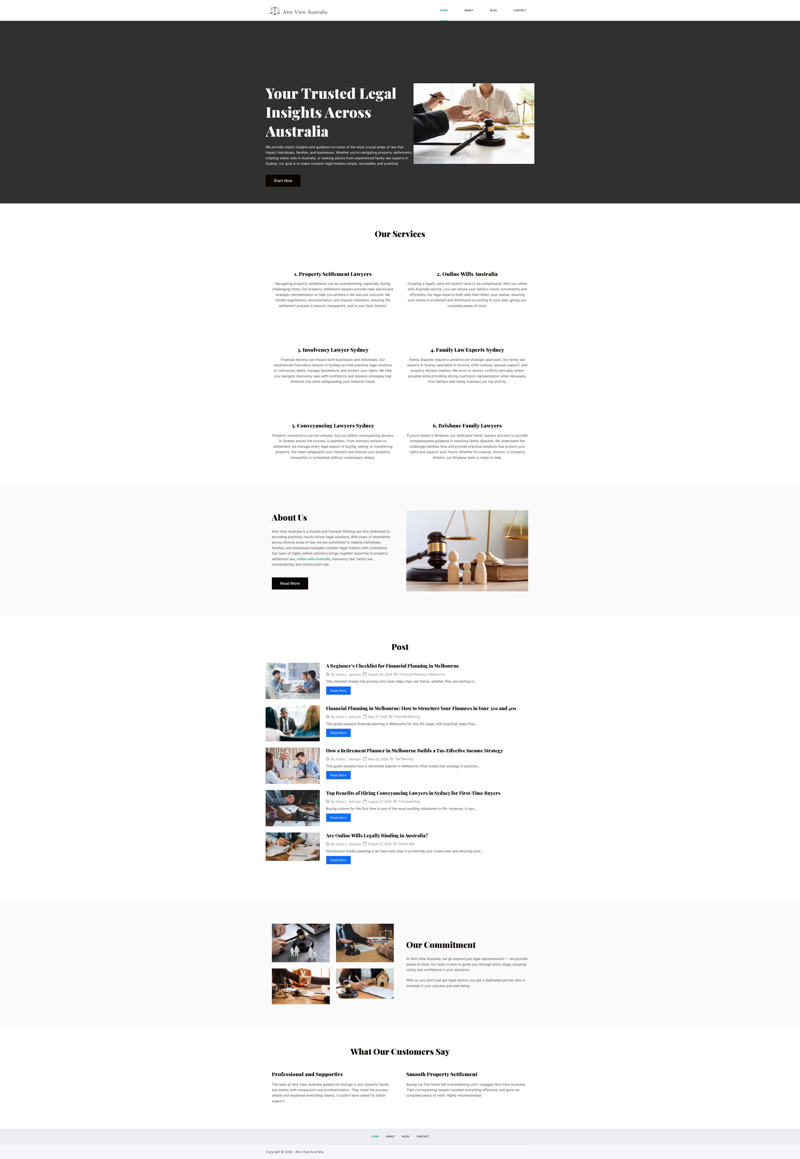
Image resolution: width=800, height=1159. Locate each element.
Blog (493, 10)
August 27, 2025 (380, 801)
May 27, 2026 (377, 716)
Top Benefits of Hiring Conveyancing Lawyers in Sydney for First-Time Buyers (413, 793)
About (468, 10)
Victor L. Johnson (348, 674)
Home (444, 10)
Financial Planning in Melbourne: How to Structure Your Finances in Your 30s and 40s (421, 708)
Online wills (407, 844)
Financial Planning (407, 717)
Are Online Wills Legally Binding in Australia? (377, 835)
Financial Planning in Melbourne (422, 674)
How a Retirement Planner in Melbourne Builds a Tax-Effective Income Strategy (414, 750)
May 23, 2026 (378, 759)
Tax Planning (404, 759)
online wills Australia (313, 559)
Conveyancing (409, 801)
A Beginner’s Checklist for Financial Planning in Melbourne (392, 666)
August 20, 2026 (380, 674)
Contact (520, 10)
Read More (338, 691)
